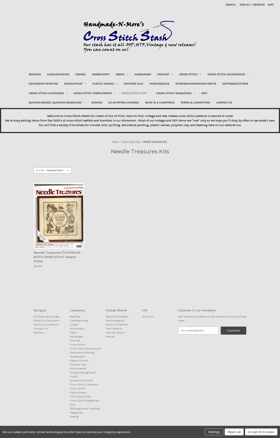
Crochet (163, 74)
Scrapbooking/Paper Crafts (195, 83)
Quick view (59, 215)
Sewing (96, 102)
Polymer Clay (133, 83)
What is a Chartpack (159, 102)
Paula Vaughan (115, 320)
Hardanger (142, 74)
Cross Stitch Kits (133, 93)
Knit (204, 93)
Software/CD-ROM (235, 83)
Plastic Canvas (103, 83)
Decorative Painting (43, 83)
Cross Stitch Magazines (174, 93)
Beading (35, 74)
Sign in (244, 4)
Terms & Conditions (195, 102)
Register (259, 4)
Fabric (120, 74)
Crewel (80, 74)
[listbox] (58, 170)
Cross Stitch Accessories (226, 74)
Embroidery (101, 74)
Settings (214, 432)
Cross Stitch (188, 74)
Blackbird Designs (117, 316)
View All (110, 336)
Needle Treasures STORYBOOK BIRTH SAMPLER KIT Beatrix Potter (57, 257)
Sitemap (39, 332)
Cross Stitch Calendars (46, 93)
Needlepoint (73, 83)
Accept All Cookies (261, 432)
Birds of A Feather (117, 324)
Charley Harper (115, 332)
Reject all (234, 432)
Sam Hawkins (114, 328)
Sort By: (40, 170)
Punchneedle (159, 83)
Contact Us (224, 102)
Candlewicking (58, 74)
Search (230, 4)
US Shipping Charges (123, 102)
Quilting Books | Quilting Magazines (55, 102)
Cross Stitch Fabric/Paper (93, 93)
